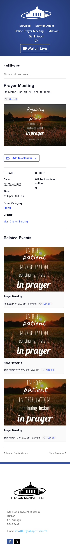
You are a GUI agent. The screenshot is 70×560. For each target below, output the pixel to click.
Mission (53, 31)
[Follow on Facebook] (10, 541)
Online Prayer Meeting (29, 31)
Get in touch (36, 36)
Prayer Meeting (13, 296)
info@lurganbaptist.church (31, 531)
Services (25, 26)
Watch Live (37, 48)
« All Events (12, 65)
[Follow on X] (17, 541)
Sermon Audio (44, 26)
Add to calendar (22, 158)
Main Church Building (16, 221)
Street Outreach (56, 452)
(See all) (13, 98)
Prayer (7, 207)
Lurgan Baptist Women (17, 452)
